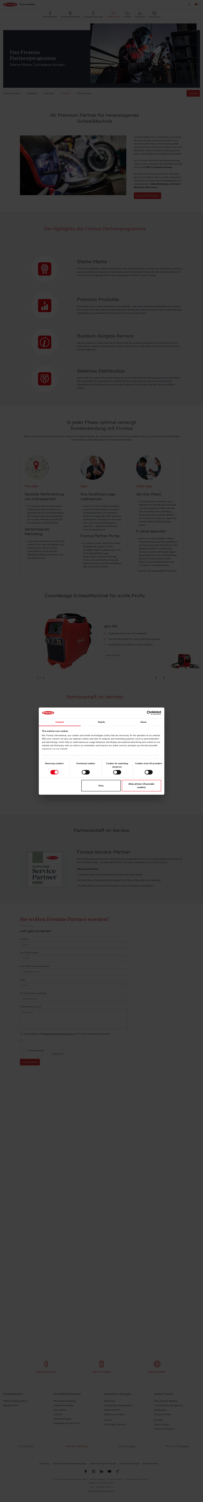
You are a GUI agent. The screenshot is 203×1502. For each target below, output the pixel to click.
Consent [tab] (60, 722)
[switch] (86, 772)
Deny (101, 785)
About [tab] (143, 722)
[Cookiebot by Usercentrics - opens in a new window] (149, 713)
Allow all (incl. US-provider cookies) (141, 785)
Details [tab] (101, 722)
